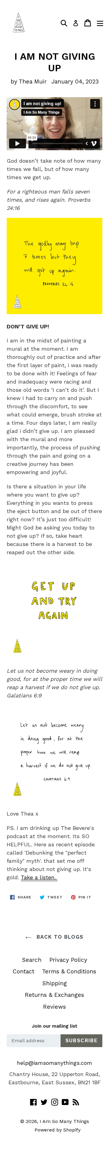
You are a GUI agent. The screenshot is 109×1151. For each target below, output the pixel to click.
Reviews (54, 1006)
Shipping (54, 983)
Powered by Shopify (58, 1130)
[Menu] (100, 23)
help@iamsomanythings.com (54, 1063)
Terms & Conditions (69, 971)
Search (31, 959)
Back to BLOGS (59, 937)
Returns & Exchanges (54, 994)
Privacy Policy (68, 959)
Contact (23, 971)
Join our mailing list (54, 1026)
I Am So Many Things (64, 1121)
